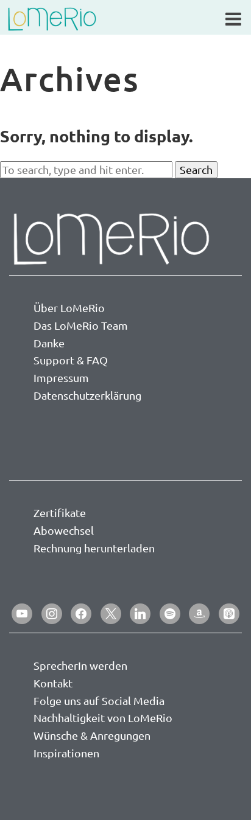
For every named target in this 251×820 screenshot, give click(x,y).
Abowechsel (64, 530)
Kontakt (53, 682)
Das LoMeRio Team (81, 325)
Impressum (61, 377)
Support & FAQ (71, 359)
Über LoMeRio (69, 307)
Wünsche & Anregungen (92, 735)
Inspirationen (66, 752)
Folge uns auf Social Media (99, 700)
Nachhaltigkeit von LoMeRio (103, 717)
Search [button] (196, 169)
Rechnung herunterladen (94, 547)
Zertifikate (60, 512)
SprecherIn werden (80, 665)
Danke (49, 342)
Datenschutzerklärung (87, 395)
